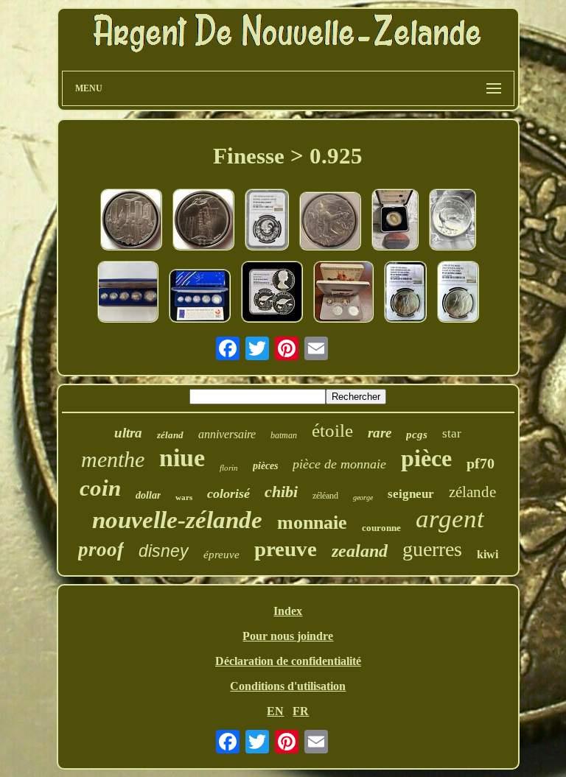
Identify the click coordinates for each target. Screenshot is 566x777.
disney (164, 550)
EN (275, 711)
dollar (148, 495)
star (451, 433)
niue (182, 457)
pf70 (481, 463)
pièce (426, 458)
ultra (128, 432)
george (363, 497)
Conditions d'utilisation (288, 686)
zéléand (325, 496)
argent (450, 518)
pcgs (416, 434)
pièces (265, 465)
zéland (170, 434)
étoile (332, 430)
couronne (381, 527)
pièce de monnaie (339, 464)
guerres (432, 549)
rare (379, 432)
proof (101, 549)
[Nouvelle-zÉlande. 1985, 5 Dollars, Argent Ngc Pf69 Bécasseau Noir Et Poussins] (272, 293)
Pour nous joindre (287, 636)
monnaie (312, 522)
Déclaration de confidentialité (288, 661)
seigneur (411, 494)
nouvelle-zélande (177, 520)
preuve (285, 548)
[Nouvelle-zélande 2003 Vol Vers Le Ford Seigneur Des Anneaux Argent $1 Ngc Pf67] (458, 293)
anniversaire (227, 434)
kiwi (487, 554)
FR (301, 711)
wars (183, 497)
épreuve (221, 554)
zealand (360, 550)
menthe (112, 459)
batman (283, 435)
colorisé (228, 493)
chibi (281, 491)
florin (229, 467)
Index (287, 611)
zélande (472, 492)
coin (100, 488)
